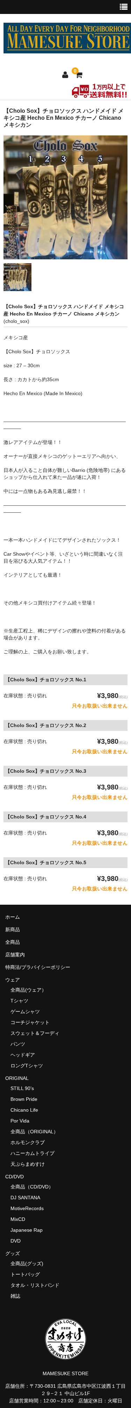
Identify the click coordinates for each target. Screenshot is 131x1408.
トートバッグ (25, 1274)
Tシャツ (19, 1000)
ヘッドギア (22, 1055)
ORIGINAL (17, 1078)
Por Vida (19, 1121)
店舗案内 (15, 954)
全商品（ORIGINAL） (34, 1131)
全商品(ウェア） (28, 990)
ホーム (12, 917)
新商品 (12, 929)
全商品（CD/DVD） (34, 1187)
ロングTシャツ (26, 1065)
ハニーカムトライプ (32, 1153)
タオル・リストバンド (34, 1285)
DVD (15, 1241)
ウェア (15, 980)
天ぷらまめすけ (27, 1164)
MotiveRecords (27, 1208)
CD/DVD (14, 1176)
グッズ (15, 1253)
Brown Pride (23, 1099)
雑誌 (15, 1296)
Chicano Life (24, 1110)
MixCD (17, 1219)
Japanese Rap (26, 1230)
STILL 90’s (22, 1088)
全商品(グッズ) (26, 1263)
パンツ (17, 1044)
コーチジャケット (30, 1022)
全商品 (12, 942)
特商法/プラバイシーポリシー (37, 967)
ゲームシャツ (25, 1011)
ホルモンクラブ (27, 1142)
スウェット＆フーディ (34, 1033)
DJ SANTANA (25, 1197)
